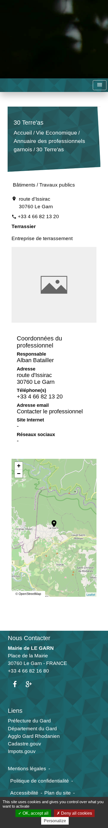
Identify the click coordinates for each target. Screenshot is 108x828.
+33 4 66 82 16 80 (28, 671)
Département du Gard (32, 728)
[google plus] (28, 685)
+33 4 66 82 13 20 (38, 216)
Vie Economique (56, 133)
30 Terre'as (50, 149)
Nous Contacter (29, 638)
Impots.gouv (22, 751)
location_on (51, 521)
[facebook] (14, 685)
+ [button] (18, 465)
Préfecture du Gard (29, 720)
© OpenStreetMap (28, 594)
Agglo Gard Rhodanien (34, 736)
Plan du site (57, 793)
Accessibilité (24, 793)
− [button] (18, 473)
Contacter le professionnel (50, 411)
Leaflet (91, 594)
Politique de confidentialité (39, 781)
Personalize (55, 821)
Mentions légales (27, 768)
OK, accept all (34, 813)
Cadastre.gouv (24, 743)
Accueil (22, 133)
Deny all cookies (76, 813)
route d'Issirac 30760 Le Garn (36, 202)
